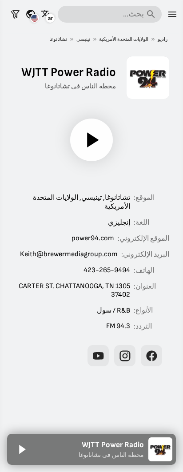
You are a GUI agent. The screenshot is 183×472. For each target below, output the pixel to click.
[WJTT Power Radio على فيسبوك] (151, 355)
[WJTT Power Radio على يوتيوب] (98, 355)
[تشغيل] (91, 140)
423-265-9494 (107, 270)
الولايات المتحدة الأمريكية (123, 39)
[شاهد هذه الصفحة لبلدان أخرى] (30, 14)
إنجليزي (119, 222)
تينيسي (83, 39)
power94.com (93, 238)
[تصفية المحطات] (15, 14)
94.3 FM (118, 326)
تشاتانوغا (58, 39)
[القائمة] (172, 14)
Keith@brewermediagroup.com (69, 254)
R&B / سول (113, 310)
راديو (162, 39)
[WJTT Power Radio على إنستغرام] (124, 355)
